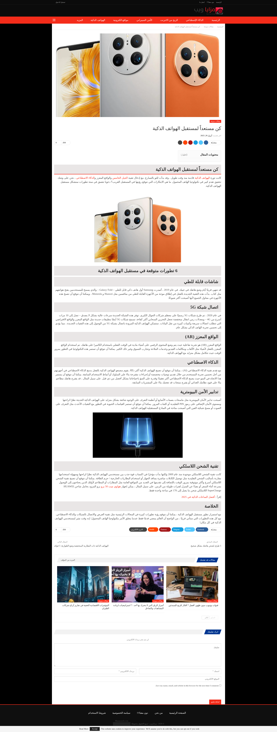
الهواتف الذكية (98, 20)
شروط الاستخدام (97, 713)
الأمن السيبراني (144, 20)
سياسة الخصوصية (121, 713)
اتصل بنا (202, 2)
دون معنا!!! (210, 2)
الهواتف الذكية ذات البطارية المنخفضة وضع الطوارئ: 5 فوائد (81, 546)
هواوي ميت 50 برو (111, 486)
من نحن (159, 713)
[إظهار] (184, 154)
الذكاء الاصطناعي (85, 177)
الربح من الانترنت (169, 20)
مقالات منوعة (215, 121)
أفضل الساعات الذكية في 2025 (198, 496)
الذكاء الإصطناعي (194, 20)
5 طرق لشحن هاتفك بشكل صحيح (206, 546)
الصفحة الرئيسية (177, 713)
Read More (83, 729)
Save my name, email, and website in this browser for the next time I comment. (187, 686)
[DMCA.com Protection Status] (121, 724)
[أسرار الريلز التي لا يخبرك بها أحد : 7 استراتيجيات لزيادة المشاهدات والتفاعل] (138, 584)
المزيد (80, 20)
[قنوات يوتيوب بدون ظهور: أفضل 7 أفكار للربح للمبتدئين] (192, 584)
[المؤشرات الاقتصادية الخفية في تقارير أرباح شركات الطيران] (83, 584)
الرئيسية (218, 2)
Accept (95, 729)
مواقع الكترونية (120, 20)
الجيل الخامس (120, 177)
